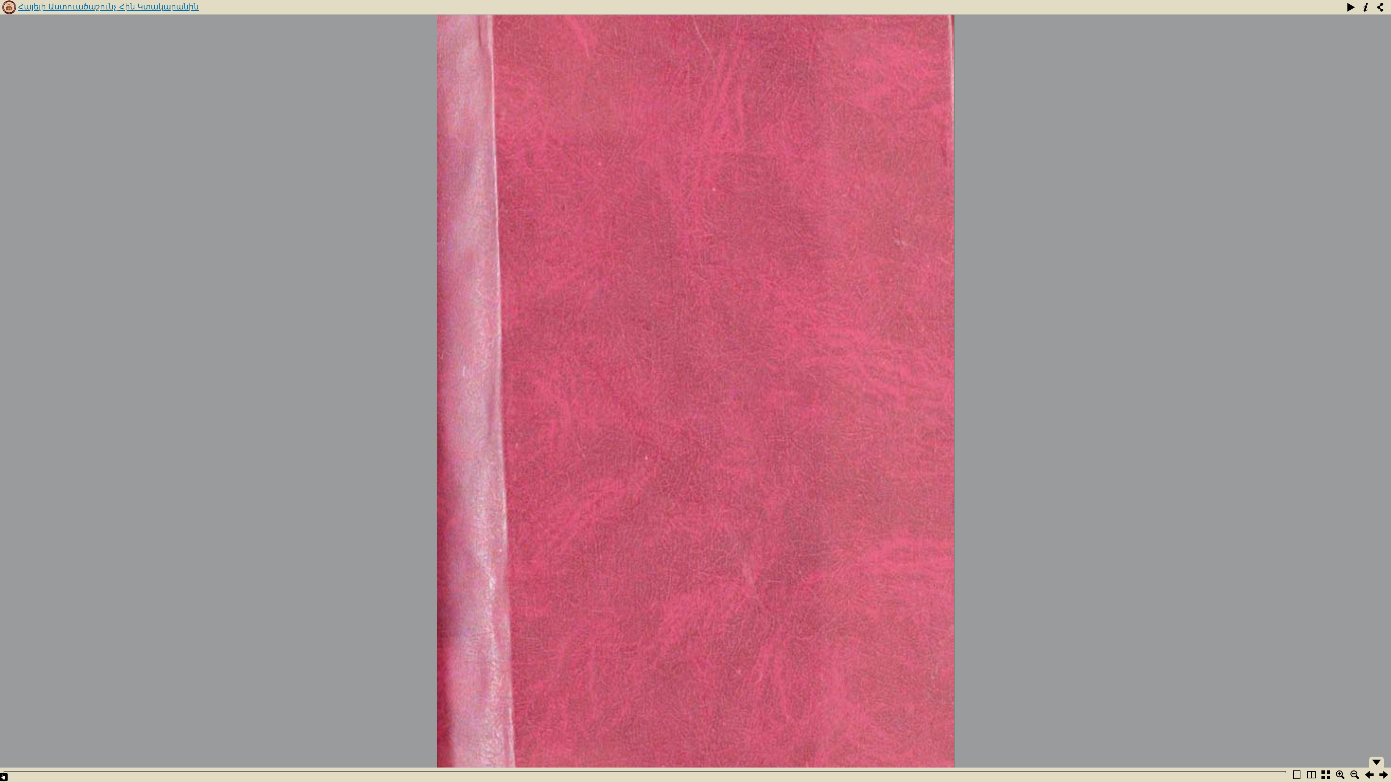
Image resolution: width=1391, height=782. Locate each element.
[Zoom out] (1355, 775)
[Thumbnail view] (1326, 775)
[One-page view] (1297, 775)
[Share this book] (1380, 7)
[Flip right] (1384, 775)
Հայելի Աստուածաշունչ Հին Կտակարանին (108, 6)
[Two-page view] (1311, 775)
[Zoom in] (1340, 775)
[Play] (1351, 7)
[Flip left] (1369, 775)
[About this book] (1365, 7)
